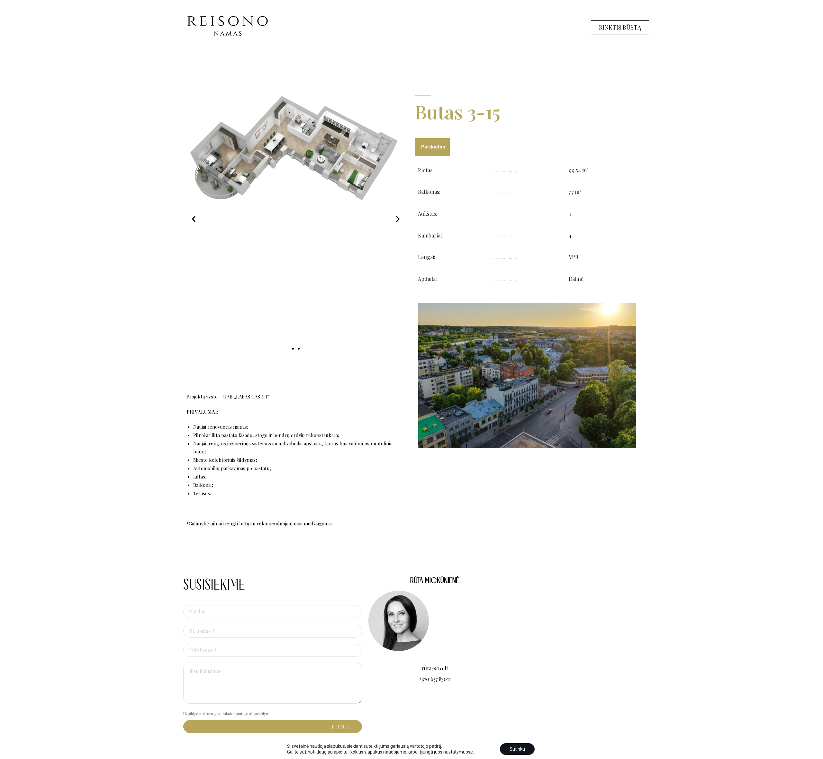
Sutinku (517, 749)
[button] (194, 219)
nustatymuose (458, 752)
